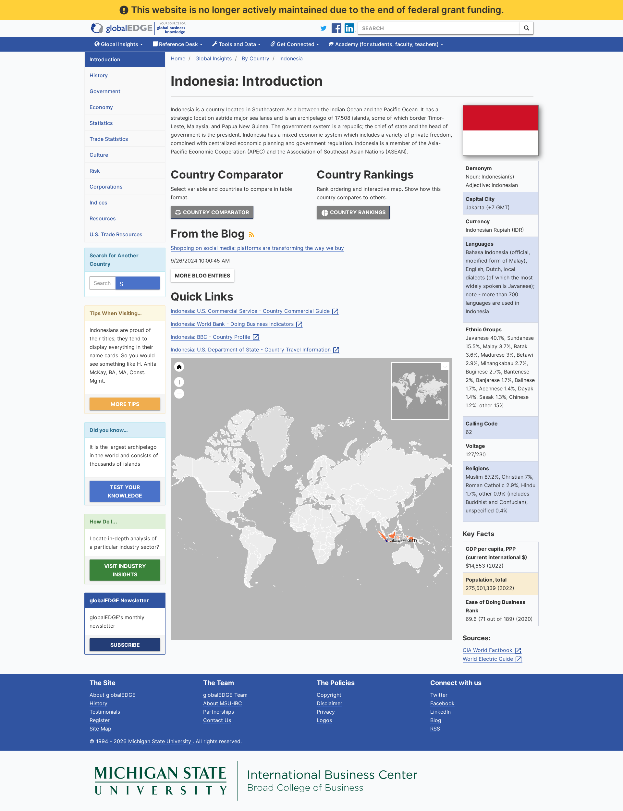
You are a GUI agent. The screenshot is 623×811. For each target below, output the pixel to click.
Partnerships (218, 711)
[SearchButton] (526, 28)
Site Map (100, 728)
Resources (103, 218)
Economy (101, 107)
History (99, 75)
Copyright (329, 695)
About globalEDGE (113, 695)
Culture (99, 155)
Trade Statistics (109, 139)
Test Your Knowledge (125, 491)
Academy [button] (386, 44)
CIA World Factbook (492, 650)
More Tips (125, 404)
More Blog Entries (202, 275)
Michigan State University (160, 741)
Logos (324, 720)
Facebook (442, 703)
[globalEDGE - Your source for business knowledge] (138, 28)
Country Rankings (353, 213)
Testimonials (105, 711)
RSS (435, 728)
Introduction (105, 59)
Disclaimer (329, 703)
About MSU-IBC (222, 703)
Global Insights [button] (120, 44)
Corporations (106, 186)
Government (105, 91)
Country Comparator (215, 212)
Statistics (101, 123)
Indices (98, 202)
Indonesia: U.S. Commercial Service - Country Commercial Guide (255, 311)
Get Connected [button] (295, 44)
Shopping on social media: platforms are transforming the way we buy (257, 248)
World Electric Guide (492, 659)
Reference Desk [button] (178, 44)
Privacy (326, 711)
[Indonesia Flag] (501, 130)
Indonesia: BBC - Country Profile (215, 337)
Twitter (438, 695)
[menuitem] (346, 515)
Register (100, 720)
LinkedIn (440, 711)
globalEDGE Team (225, 695)
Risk (95, 170)
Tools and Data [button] (237, 44)
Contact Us (217, 720)
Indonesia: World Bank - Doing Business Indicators (237, 324)
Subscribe (125, 645)
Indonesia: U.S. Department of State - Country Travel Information (255, 349)
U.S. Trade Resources (116, 234)
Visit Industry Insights (125, 570)
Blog (435, 720)
